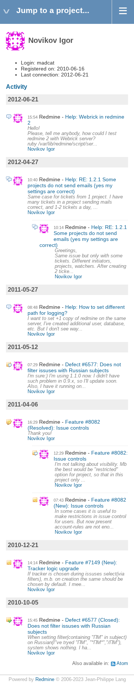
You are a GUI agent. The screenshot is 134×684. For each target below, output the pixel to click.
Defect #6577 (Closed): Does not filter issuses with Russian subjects (74, 626)
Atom (122, 663)
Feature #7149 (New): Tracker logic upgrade (72, 565)
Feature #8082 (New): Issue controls (90, 503)
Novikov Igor (41, 149)
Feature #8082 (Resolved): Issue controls (64, 425)
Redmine (44, 679)
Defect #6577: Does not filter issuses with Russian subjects (74, 367)
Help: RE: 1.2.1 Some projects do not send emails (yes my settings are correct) (72, 185)
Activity (16, 87)
